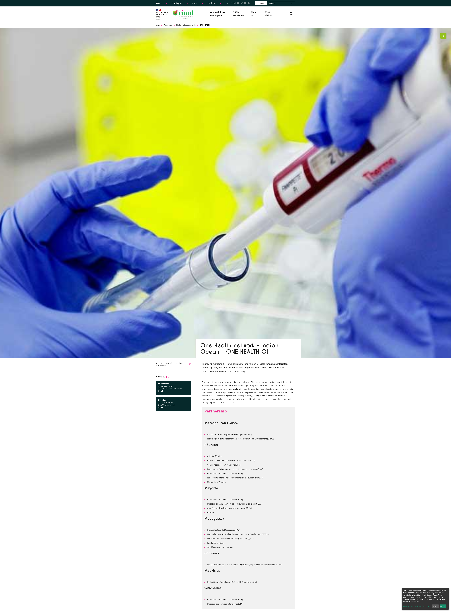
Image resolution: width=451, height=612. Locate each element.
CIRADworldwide (238, 14)
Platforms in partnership (186, 25)
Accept (442, 606)
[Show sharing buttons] (443, 36)
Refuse (435, 606)
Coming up (177, 3)
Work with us (269, 14)
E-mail (160, 391)
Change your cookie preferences (416, 606)
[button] (291, 14)
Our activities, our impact (218, 14)
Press (194, 3)
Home (157, 25)
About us (254, 14)
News (158, 3)
